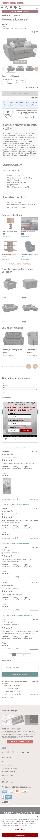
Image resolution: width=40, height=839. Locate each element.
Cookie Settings (20, 829)
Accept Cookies (20, 835)
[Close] (37, 816)
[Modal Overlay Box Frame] (20, 419)
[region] (20, 826)
